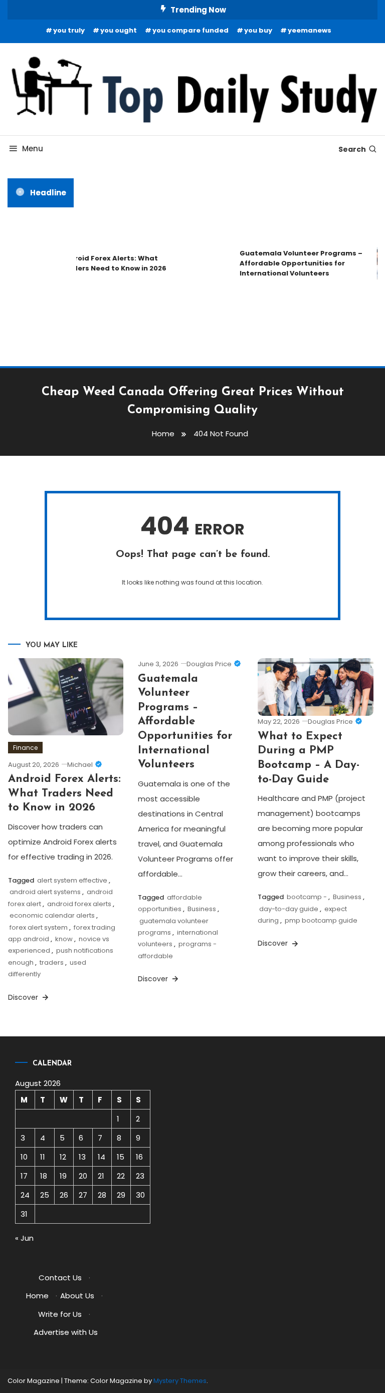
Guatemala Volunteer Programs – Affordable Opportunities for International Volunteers (297, 263)
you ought (118, 30)
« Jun (24, 1238)
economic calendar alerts (52, 915)
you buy (258, 30)
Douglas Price (209, 664)
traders (52, 962)
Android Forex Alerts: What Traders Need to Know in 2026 (109, 263)
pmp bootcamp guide (321, 920)
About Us (77, 1295)
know (64, 939)
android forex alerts (79, 904)
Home (37, 1295)
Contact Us (60, 1277)
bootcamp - (307, 897)
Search (352, 149)
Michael (80, 764)
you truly (69, 30)
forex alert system (39, 927)
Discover (24, 997)
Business (201, 909)
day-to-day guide (288, 909)
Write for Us (60, 1314)
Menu (32, 148)
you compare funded (190, 30)
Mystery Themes (180, 1380)
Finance (25, 747)
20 (83, 1176)
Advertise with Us (66, 1332)
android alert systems (45, 892)
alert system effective (72, 880)
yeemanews (309, 30)
